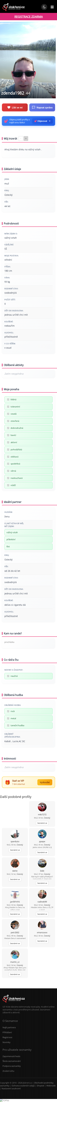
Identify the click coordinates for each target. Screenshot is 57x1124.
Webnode (51, 1085)
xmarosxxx (42, 932)
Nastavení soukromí (11, 1088)
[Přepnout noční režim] (44, 7)
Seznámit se (42, 823)
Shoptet (40, 1085)
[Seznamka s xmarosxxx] (42, 925)
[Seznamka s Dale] (42, 863)
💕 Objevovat (40, 121)
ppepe (42, 841)
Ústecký (47, 818)
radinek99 (42, 901)
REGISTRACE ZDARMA (28, 16)
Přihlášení (7, 1032)
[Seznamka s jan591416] (15, 894)
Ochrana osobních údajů (23, 1085)
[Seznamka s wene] (15, 863)
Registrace (7, 1037)
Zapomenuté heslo (11, 1056)
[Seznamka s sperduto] (15, 834)
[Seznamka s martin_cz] (15, 955)
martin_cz (14, 961)
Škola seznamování (12, 1061)
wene (14, 870)
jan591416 (15, 901)
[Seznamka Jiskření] (14, 1003)
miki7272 (42, 814)
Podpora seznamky (12, 1066)
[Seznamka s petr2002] (15, 925)
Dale (42, 870)
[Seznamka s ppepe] (42, 834)
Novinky (6, 1042)
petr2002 (15, 932)
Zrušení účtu (8, 1070)
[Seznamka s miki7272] (42, 807)
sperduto (15, 841)
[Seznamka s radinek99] (42, 894)
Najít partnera (9, 1027)
